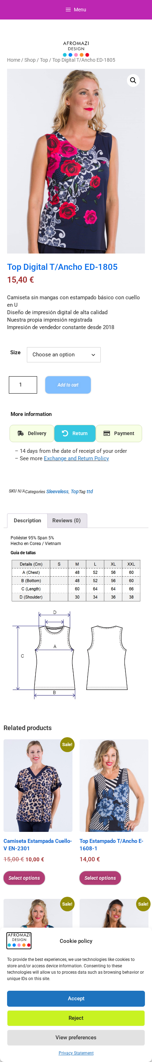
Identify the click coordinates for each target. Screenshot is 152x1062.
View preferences (76, 1037)
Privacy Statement (76, 1053)
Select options (24, 878)
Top (44, 60)
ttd (90, 491)
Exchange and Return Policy (76, 458)
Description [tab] (27, 520)
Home (13, 60)
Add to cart (68, 385)
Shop (30, 60)
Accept (76, 998)
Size (15, 352)
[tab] (32, 434)
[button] (133, 80)
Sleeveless (57, 491)
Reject (76, 1018)
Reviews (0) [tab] (66, 520)
